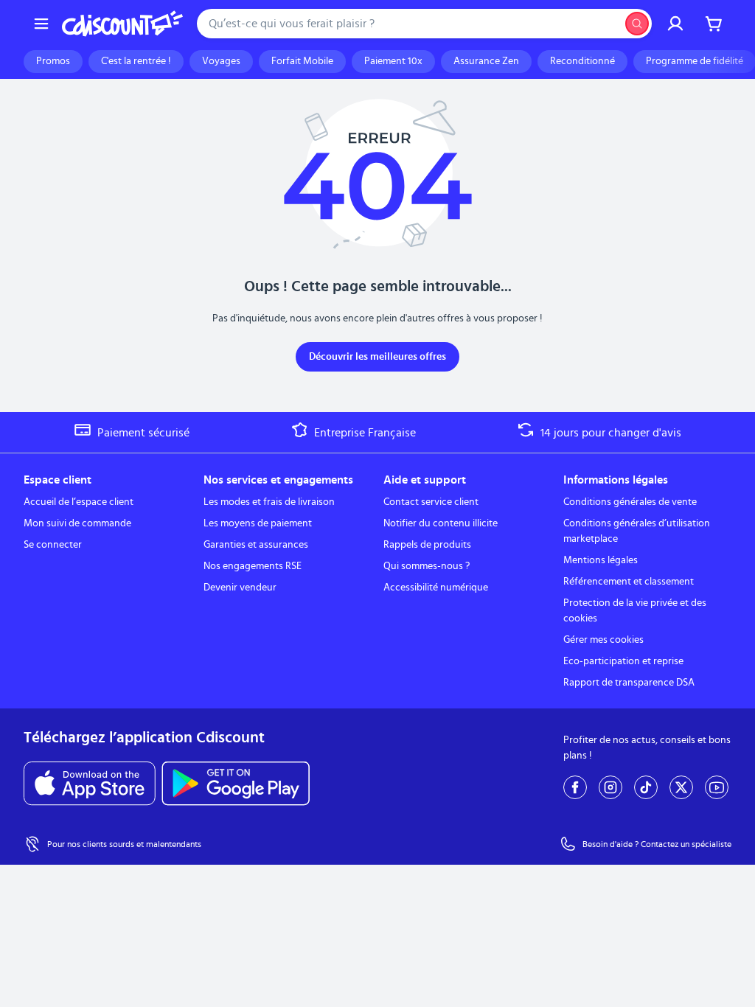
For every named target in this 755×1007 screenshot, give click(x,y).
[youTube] (716, 787)
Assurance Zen (486, 61)
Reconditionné (582, 61)
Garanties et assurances (255, 545)
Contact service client (431, 502)
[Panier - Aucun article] (713, 23)
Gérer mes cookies (603, 640)
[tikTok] (646, 787)
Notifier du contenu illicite (440, 523)
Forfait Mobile (302, 61)
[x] (681, 787)
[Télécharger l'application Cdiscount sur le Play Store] (235, 784)
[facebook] (575, 787)
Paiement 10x (393, 61)
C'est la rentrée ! (136, 61)
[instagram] (610, 787)
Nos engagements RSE (252, 566)
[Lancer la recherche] (637, 23)
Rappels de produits (427, 545)
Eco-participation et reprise (623, 661)
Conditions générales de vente (630, 502)
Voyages (221, 61)
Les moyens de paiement (257, 523)
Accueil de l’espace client (78, 502)
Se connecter (53, 545)
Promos (53, 61)
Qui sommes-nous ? (426, 566)
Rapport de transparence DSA (629, 682)
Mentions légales (600, 560)
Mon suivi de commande (77, 523)
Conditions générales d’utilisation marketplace (636, 531)
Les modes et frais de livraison (269, 502)
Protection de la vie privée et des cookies (634, 611)
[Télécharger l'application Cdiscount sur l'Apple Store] (90, 784)
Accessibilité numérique (435, 587)
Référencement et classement (628, 581)
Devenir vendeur (239, 587)
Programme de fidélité (694, 61)
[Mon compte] (675, 23)
